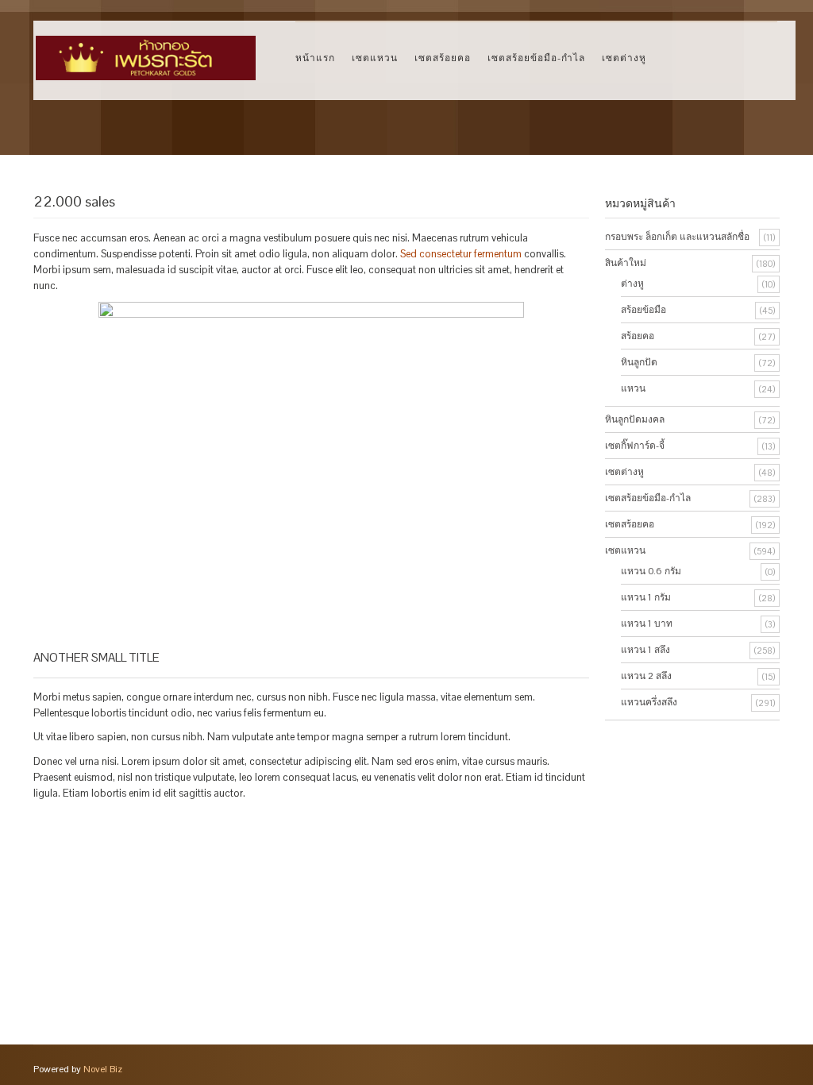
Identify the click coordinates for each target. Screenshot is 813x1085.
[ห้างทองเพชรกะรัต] (146, 50)
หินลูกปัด (639, 362)
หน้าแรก (315, 58)
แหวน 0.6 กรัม (651, 571)
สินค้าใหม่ (625, 263)
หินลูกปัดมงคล (635, 419)
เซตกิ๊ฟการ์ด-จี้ (635, 445)
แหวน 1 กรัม (646, 597)
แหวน (633, 388)
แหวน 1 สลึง (645, 649)
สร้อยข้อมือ (643, 309)
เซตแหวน (375, 58)
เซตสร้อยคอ (442, 58)
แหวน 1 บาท (646, 623)
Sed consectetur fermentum (461, 254)
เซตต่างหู (624, 58)
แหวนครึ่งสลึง (649, 702)
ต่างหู (632, 283)
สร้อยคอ (637, 336)
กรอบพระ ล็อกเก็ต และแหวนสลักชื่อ (677, 236)
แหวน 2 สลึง (646, 676)
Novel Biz (102, 1069)
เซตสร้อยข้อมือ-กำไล (536, 58)
